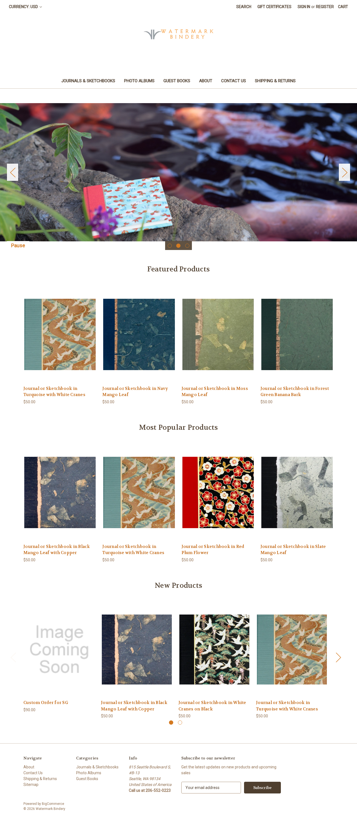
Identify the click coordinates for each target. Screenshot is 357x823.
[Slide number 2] (178, 172)
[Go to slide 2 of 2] (180, 722)
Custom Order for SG (45, 702)
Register (325, 6)
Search (243, 6)
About (205, 80)
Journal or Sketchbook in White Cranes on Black (212, 706)
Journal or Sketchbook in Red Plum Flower (213, 550)
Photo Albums (139, 80)
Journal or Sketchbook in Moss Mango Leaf (215, 392)
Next (344, 172)
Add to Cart (59, 654)
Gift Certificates (274, 6)
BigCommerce (53, 804)
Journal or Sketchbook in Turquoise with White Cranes (54, 392)
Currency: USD (24, 6)
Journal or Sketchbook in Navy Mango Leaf (135, 392)
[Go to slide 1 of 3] (170, 246)
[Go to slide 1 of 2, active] (171, 722)
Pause (18, 245)
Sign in (304, 6)
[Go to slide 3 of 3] (187, 246)
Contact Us (233, 80)
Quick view (55, 329)
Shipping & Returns (275, 80)
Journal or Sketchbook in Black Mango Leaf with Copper (56, 550)
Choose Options (60, 339)
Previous (12, 172)
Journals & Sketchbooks (88, 80)
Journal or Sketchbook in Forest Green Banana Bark (294, 392)
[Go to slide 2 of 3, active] (178, 246)
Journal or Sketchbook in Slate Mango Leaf (293, 550)
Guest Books (176, 80)
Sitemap (30, 784)
